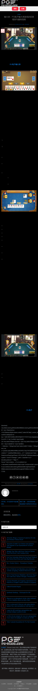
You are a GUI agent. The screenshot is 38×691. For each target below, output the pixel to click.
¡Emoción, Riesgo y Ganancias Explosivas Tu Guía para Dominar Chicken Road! (21, 538)
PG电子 (29, 410)
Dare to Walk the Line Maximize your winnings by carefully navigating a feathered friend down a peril (21, 569)
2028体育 (16, 684)
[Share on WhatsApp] (11, 477)
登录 (19, 515)
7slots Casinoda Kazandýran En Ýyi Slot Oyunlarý (21, 622)
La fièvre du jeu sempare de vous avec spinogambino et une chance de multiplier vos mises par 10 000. (21, 616)
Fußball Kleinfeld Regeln (14, 586)
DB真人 (23, 684)
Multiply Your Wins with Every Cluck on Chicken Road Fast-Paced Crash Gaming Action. (21, 552)
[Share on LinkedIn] (27, 477)
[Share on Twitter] (17, 477)
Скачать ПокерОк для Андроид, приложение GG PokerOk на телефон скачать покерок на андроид (21, 581)
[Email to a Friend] (20, 477)
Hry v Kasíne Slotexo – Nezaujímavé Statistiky (20, 563)
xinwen (27, 24)
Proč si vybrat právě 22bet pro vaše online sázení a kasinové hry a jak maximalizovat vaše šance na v (21, 605)
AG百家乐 (20, 686)
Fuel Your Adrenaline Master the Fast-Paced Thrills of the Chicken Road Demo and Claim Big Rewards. (22, 558)
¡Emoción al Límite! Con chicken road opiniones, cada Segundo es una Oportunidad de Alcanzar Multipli (20, 545)
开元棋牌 (29, 684)
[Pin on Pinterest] (23, 477)
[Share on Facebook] (14, 477)
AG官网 (3, 684)
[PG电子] (10, 3)
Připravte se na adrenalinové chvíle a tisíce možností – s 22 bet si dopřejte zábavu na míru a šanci (22, 599)
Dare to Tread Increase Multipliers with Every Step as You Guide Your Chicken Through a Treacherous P (21, 575)
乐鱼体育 (10, 684)
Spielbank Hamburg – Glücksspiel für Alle (18, 592)
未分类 (19, 14)
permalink (30, 483)
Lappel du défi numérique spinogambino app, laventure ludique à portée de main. (19, 611)
